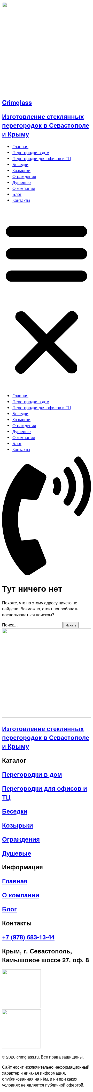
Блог (16, 194)
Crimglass (17, 102)
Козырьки (21, 170)
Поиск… (10, 625)
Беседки (20, 164)
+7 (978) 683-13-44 (28, 936)
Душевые (21, 182)
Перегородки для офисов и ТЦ (41, 158)
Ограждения (24, 176)
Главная (20, 146)
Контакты (21, 200)
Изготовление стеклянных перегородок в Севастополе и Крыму (45, 125)
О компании (23, 188)
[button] (46, 297)
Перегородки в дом (30, 152)
